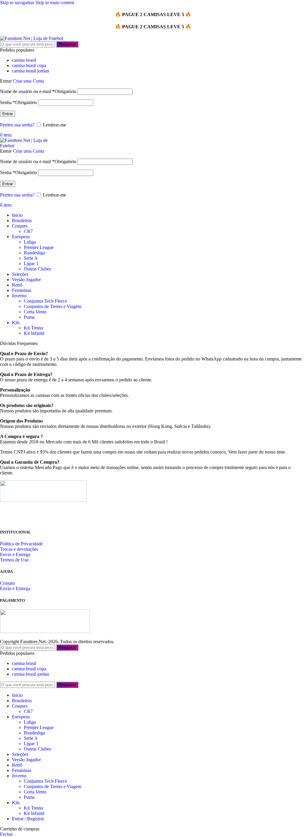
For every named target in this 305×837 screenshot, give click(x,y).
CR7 (28, 231)
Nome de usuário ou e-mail (38, 91)
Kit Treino (33, 327)
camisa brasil (24, 60)
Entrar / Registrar (28, 818)
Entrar (7, 114)
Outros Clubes (37, 268)
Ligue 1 (31, 263)
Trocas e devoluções (19, 549)
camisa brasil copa (29, 65)
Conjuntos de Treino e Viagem (52, 306)
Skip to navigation (17, 2)
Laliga (30, 242)
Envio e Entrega (15, 554)
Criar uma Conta (28, 80)
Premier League (39, 247)
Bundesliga (34, 252)
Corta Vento (35, 311)
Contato (7, 583)
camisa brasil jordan (30, 70)
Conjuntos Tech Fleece (45, 301)
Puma (29, 317)
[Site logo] (31, 38)
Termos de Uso (14, 559)
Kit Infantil (34, 333)
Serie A (31, 258)
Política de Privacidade (21, 543)
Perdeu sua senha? (17, 124)
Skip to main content (54, 2)
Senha (18, 102)
